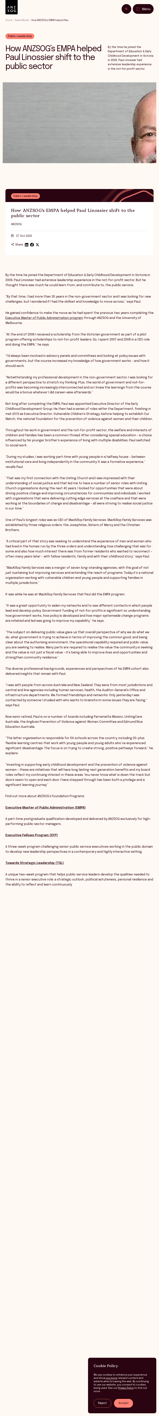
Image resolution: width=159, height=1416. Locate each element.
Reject (102, 1403)
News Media (22, 20)
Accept (123, 1403)
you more (111, 1378)
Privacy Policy (126, 1388)
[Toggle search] (126, 9)
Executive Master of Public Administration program (44, 318)
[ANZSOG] (11, 7)
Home (8, 20)
